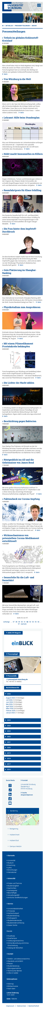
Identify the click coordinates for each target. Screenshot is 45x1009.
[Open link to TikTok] (9, 790)
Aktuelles (9, 26)
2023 (9, 731)
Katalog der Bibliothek (15, 948)
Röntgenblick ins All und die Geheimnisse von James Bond (18, 461)
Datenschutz (21, 1006)
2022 (9, 737)
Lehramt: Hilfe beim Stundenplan (22, 117)
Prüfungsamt (12, 918)
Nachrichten (12, 888)
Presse (10, 963)
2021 (9, 742)
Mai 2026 (9, 704)
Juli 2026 (9, 700)
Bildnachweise (13, 986)
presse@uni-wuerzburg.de (18, 679)
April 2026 (9, 706)
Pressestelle (12, 676)
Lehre (10, 868)
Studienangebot (13, 886)
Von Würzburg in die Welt (17, 79)
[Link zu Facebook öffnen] (9, 799)
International (12, 872)
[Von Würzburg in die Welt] (22, 101)
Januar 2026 (10, 713)
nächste (23, 624)
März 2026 (9, 708)
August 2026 (10, 698)
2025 (9, 720)
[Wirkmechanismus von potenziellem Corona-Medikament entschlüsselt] (22, 563)
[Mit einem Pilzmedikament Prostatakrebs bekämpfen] (22, 368)
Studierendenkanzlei (15, 920)
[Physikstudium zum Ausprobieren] (22, 329)
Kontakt (25, 780)
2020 (9, 747)
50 (22, 622)
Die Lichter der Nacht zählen (19, 382)
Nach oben (11, 989)
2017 (9, 764)
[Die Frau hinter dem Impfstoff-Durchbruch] (22, 253)
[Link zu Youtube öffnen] (9, 803)
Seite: (9, 999)
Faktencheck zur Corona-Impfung (22, 499)
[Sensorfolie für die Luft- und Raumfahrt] (22, 602)
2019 (9, 753)
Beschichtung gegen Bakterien (20, 421)
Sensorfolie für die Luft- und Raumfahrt (18, 579)
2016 (9, 769)
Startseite (11, 855)
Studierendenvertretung (16, 923)
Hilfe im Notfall (13, 973)
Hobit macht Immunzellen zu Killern (23, 154)
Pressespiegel (13, 654)
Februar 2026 (10, 711)
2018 (9, 758)
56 (38, 622)
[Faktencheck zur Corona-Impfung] (22, 521)
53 (30, 622)
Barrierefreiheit (33, 1006)
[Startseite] (3, 26)
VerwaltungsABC (14, 895)
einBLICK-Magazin (14, 633)
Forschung (11, 865)
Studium (11, 863)
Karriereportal (12, 890)
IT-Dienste (11, 911)
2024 (9, 726)
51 (25, 622)
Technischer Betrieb (15, 971)
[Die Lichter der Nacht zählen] (22, 404)
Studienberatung (13, 916)
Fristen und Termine (15, 883)
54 (33, 622)
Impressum (10, 1006)
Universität (11, 860)
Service (10, 904)
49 (19, 622)
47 (13, 622)
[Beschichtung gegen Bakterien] (22, 443)
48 (16, 622)
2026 (9, 694)
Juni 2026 (9, 702)
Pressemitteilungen (22, 26)
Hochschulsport (13, 913)
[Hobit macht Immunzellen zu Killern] (22, 176)
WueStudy (11, 936)
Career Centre (12, 925)
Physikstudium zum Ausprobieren (22, 307)
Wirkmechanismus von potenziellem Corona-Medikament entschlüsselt (20, 538)
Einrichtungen (12, 870)
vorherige (6, 622)
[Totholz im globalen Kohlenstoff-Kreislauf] (22, 62)
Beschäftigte (12, 893)
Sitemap (11, 984)
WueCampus (12, 938)
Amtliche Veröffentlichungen (18, 897)
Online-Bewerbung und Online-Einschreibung (18, 944)
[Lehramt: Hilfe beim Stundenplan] (22, 139)
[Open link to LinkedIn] (9, 794)
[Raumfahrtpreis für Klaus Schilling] (22, 212)
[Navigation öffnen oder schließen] (39, 5)
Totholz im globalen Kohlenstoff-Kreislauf (20, 39)
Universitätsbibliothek (15, 909)
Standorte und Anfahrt (15, 961)
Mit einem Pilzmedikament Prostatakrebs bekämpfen (17, 345)
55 (35, 622)
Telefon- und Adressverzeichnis (19, 959)
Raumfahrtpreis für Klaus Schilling (22, 190)
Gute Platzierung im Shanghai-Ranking (19, 271)
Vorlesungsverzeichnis (16, 941)
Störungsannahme (14, 968)
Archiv (34, 26)
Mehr (6, 74)
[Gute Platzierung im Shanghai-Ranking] (22, 294)
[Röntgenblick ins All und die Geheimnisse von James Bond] (22, 484)
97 (19, 624)
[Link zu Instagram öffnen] (9, 785)
